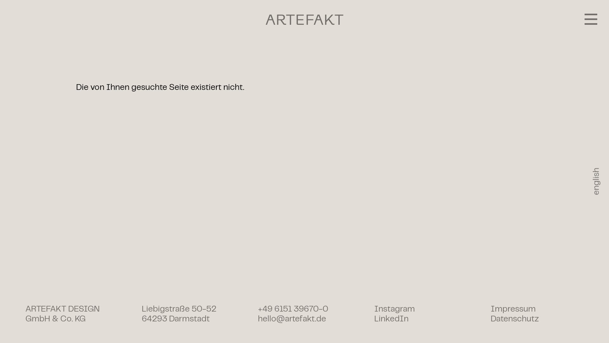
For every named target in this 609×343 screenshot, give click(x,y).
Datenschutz (515, 319)
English (596, 181)
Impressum (513, 309)
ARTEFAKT (304, 20)
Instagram (394, 309)
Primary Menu (591, 19)
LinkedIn (391, 319)
